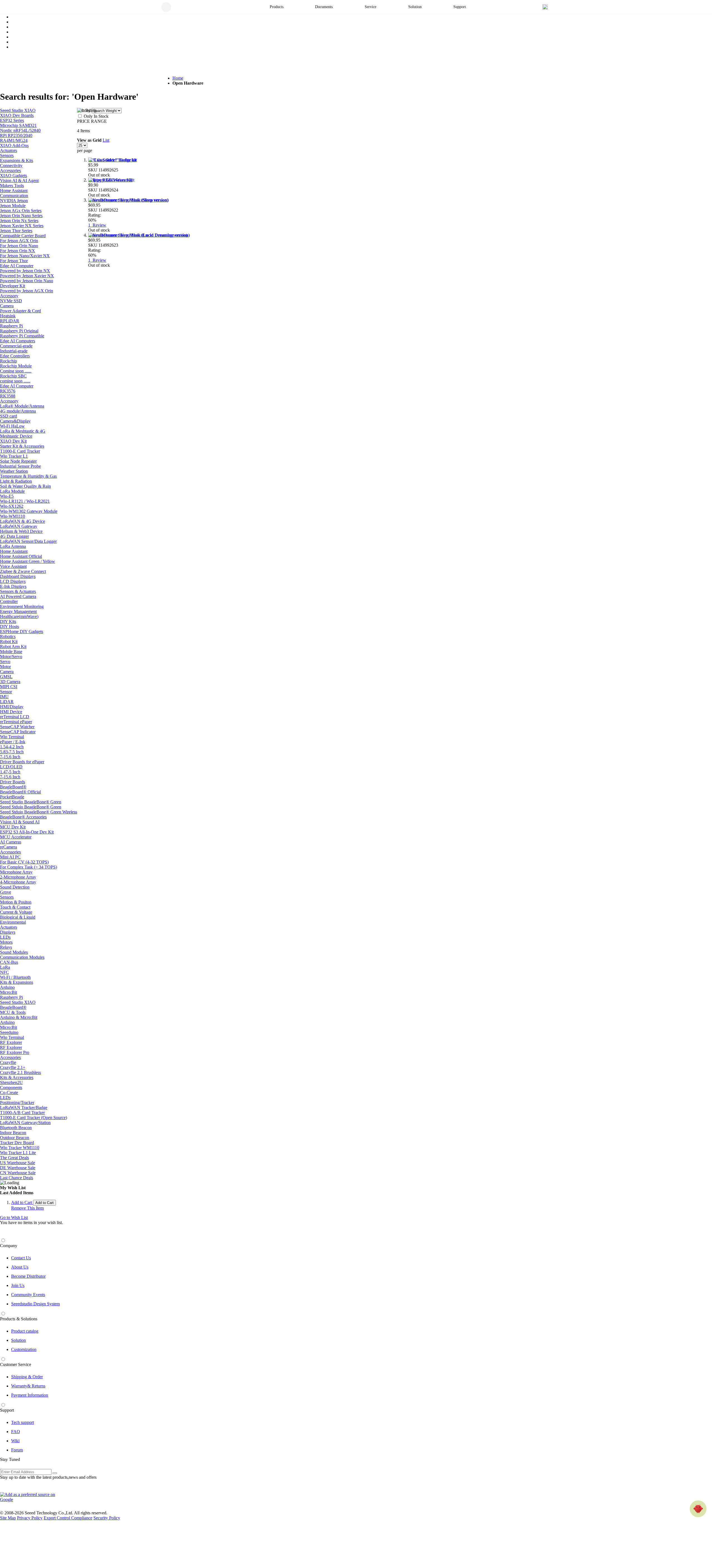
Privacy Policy (30, 1517)
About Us (19, 1267)
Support (7, 1410)
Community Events (28, 1294)
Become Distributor (28, 1276)
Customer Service (15, 1364)
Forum (17, 1450)
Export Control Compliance (68, 1517)
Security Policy (106, 1517)
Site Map (8, 1517)
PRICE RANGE (92, 121)
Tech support (22, 1422)
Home (177, 78)
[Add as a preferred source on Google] (30, 1497)
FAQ (15, 1431)
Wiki (15, 1440)
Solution (18, 1340)
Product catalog (24, 1331)
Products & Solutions (18, 1318)
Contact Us (21, 1257)
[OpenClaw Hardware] (698, 1508)
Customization (23, 1349)
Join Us (17, 1285)
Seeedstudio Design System (35, 1303)
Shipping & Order (27, 1376)
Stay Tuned (10, 1459)
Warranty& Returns (28, 1386)
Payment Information (29, 1395)
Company (8, 1245)
